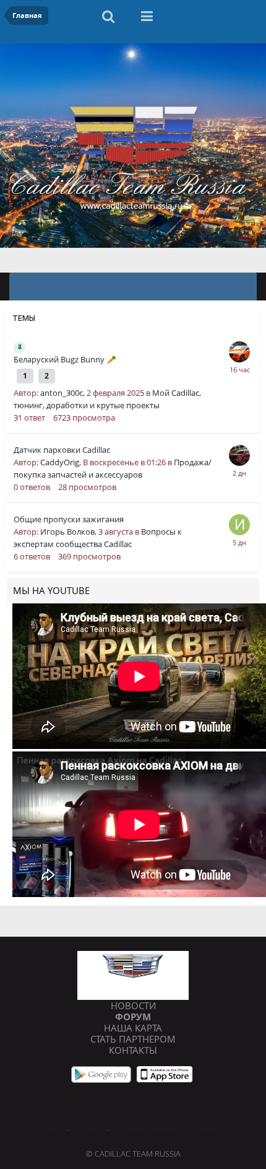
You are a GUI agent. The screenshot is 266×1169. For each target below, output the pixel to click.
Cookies (206, 1130)
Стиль (94, 1130)
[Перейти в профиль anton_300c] (239, 351)
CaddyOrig (59, 462)
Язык (56, 1130)
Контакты (133, 1050)
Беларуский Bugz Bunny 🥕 (65, 359)
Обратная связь (151, 1130)
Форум (133, 1016)
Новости (133, 1005)
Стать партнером (133, 1039)
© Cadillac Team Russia (133, 1153)
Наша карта (133, 1028)
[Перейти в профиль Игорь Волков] (239, 524)
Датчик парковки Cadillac (62, 449)
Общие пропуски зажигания (69, 519)
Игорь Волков (67, 531)
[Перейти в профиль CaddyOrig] (239, 455)
